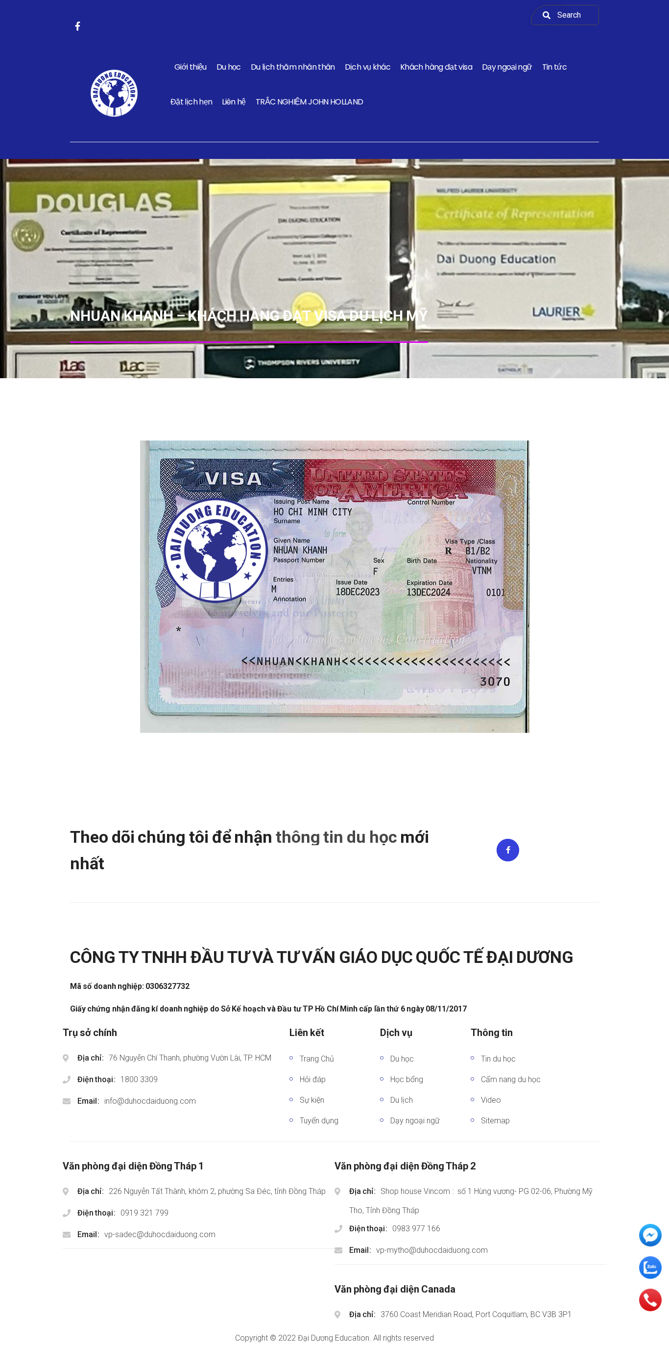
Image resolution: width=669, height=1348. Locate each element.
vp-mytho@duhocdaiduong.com (432, 1250)
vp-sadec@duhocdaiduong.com (159, 1234)
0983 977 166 (416, 1228)
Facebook (508, 850)
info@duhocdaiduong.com (150, 1101)
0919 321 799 (144, 1213)
